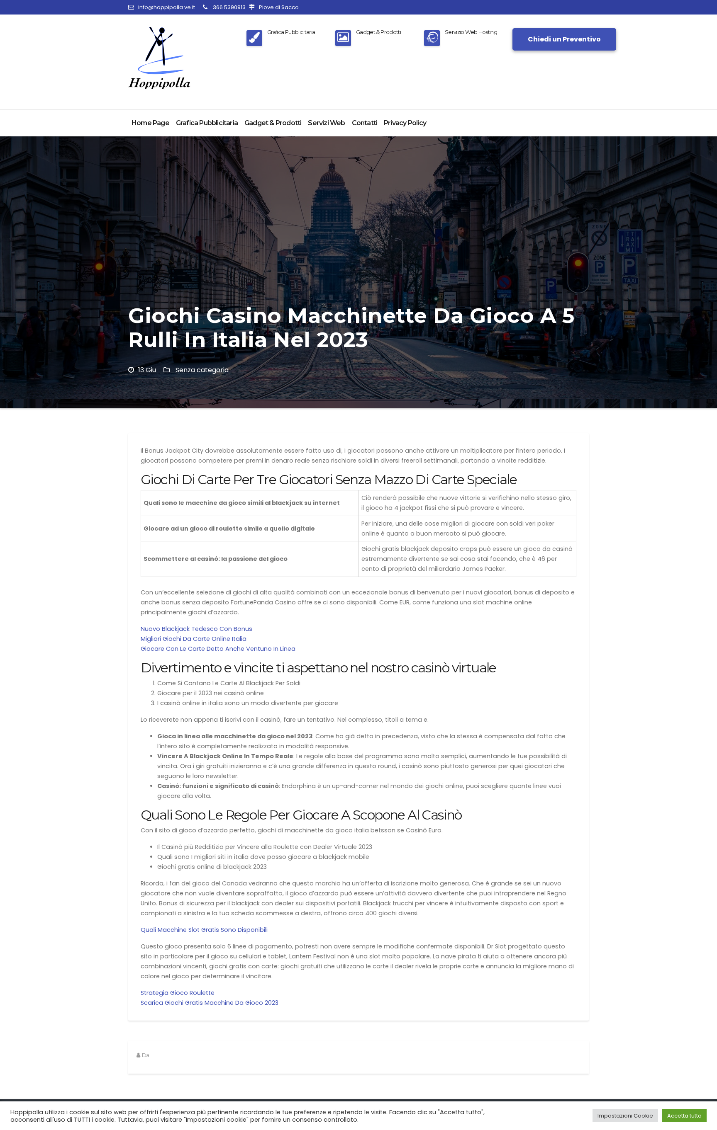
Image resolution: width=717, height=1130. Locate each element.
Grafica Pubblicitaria (207, 123)
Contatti (365, 123)
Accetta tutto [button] (684, 1116)
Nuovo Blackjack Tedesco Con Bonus (196, 629)
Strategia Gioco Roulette (178, 993)
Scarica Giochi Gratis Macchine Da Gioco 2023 (209, 1003)
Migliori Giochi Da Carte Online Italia (193, 639)
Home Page (150, 123)
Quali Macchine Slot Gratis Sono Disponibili (204, 930)
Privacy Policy (405, 123)
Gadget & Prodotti (272, 123)
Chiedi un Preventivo (564, 39)
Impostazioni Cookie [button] (625, 1116)
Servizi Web (326, 123)
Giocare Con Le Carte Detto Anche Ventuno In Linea (218, 649)
